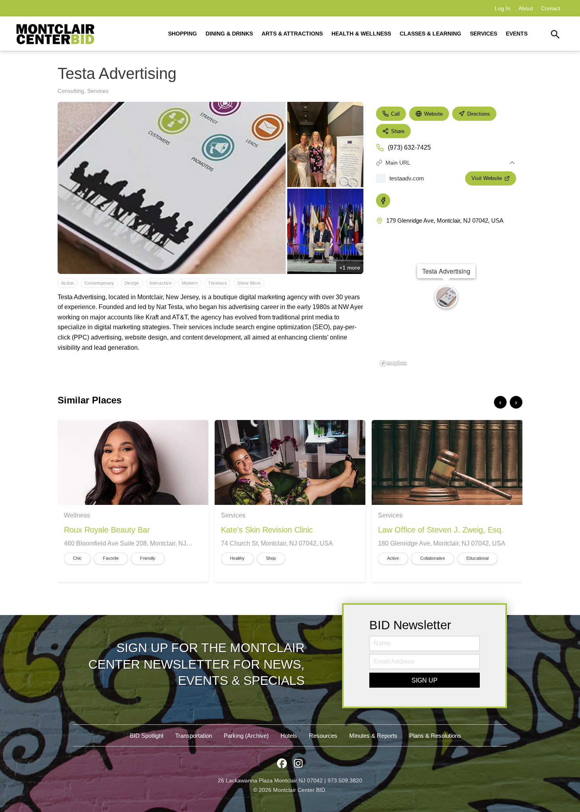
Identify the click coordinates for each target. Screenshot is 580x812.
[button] (555, 35)
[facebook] (383, 200)
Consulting (71, 91)
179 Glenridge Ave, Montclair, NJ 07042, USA (444, 220)
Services (98, 91)
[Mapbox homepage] (393, 363)
